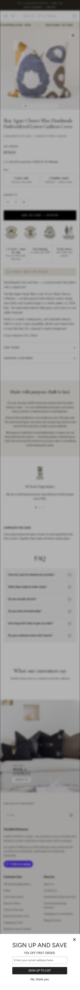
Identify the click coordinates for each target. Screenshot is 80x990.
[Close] (74, 939)
